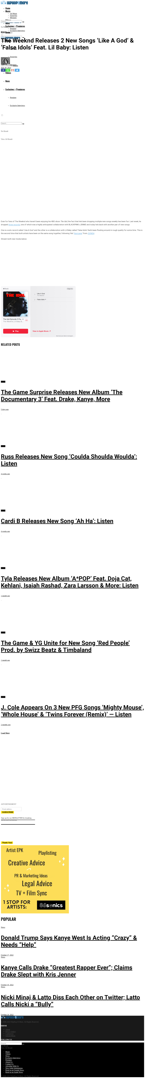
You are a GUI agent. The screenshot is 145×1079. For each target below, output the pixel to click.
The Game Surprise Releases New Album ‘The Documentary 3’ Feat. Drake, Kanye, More (61, 396)
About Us (8, 1062)
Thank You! (7, 843)
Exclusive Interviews (17, 31)
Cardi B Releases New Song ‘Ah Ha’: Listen (57, 521)
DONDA (91, 233)
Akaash (15, 66)
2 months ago (6, 725)
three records (14, 224)
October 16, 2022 (7, 985)
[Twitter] (17, 70)
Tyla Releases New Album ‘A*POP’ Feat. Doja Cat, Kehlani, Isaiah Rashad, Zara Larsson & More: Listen (70, 582)
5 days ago (5, 409)
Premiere (13, 29)
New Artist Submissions (14, 1068)
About (7, 1030)
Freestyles (13, 16)
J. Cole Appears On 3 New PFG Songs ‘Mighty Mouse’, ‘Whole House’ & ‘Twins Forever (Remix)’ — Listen (72, 711)
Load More (5, 733)
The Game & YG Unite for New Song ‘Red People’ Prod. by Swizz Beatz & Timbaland (65, 646)
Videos (7, 1054)
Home (7, 8)
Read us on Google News (14, 1070)
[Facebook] (3, 70)
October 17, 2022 (7, 955)
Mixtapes (13, 18)
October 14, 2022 (7, 1015)
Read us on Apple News (14, 1072)
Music (7, 11)
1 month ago (5, 596)
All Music (13, 14)
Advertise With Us (12, 1066)
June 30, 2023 (6, 68)
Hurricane (78, 233)
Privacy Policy (10, 1032)
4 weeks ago (5, 474)
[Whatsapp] (8, 70)
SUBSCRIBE (7, 812)
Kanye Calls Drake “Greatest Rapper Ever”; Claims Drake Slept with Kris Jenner (66, 971)
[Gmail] (12, 70)
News (3, 927)
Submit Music (10, 1036)
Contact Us (9, 1034)
